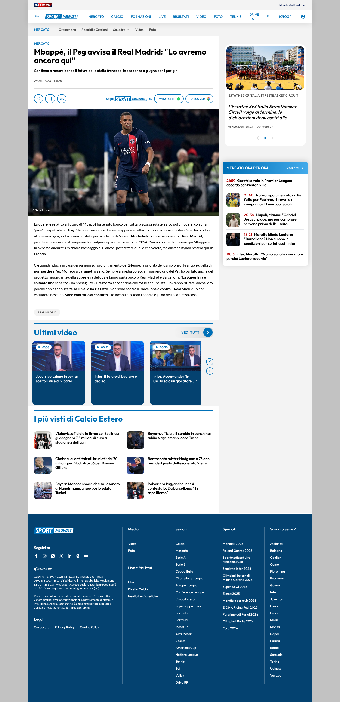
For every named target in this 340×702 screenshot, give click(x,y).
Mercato (182, 551)
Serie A (181, 557)
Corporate (41, 627)
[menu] (36, 16)
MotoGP (182, 627)
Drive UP (182, 682)
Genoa (275, 585)
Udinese (275, 668)
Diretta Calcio (138, 589)
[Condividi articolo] (38, 98)
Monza (275, 627)
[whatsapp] (53, 556)
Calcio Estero (185, 599)
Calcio (180, 544)
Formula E (183, 620)
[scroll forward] (209, 371)
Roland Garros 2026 (237, 551)
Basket (180, 641)
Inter (273, 592)
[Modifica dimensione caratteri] (61, 98)
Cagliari (275, 557)
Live (131, 582)
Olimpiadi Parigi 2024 (238, 621)
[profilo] (303, 16)
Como (274, 564)
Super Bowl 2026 (235, 587)
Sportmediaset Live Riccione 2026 (236, 559)
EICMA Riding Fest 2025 (240, 607)
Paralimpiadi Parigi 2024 (240, 614)
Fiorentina (277, 571)
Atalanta (276, 544)
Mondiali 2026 (233, 544)
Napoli (274, 634)
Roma (274, 648)
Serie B (180, 564)
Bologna (276, 551)
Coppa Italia (184, 571)
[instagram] (44, 556)
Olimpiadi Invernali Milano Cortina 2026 (238, 577)
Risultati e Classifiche (143, 596)
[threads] (78, 556)
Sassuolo (276, 655)
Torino (274, 661)
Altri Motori (184, 634)
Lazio (274, 606)
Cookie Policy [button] (89, 627)
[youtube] (86, 556)
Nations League (187, 655)
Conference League (190, 592)
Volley (180, 675)
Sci (178, 668)
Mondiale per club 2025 (239, 600)
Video (132, 544)
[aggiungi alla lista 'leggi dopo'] (50, 98)
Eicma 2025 (231, 594)
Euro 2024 (230, 628)
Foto (131, 551)
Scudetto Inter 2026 (237, 569)
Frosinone (277, 578)
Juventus (276, 599)
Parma (275, 641)
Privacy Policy (64, 627)
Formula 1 (182, 613)
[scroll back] (209, 361)
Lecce (274, 613)
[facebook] (36, 556)
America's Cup (186, 648)
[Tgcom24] (43, 5)
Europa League (186, 585)
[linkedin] (69, 556)
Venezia (275, 675)
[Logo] (62, 16)
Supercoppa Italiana (190, 606)
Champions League (189, 578)
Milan (274, 620)
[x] (61, 556)
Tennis (180, 661)
